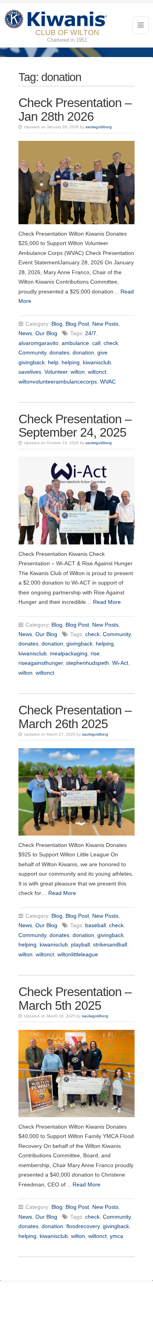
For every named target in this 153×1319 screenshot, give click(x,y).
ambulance (75, 343)
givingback (31, 362)
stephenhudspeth (87, 663)
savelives (29, 372)
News (25, 333)
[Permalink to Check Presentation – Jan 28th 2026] (76, 182)
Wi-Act (120, 663)
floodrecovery (83, 1226)
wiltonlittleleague (77, 954)
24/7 (90, 333)
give (102, 352)
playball (80, 944)
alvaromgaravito (38, 343)
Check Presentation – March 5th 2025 (74, 999)
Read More (107, 602)
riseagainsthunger (40, 663)
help (53, 362)
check (111, 343)
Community (32, 352)
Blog (56, 324)
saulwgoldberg (99, 127)
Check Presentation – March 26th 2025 (74, 717)
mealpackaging (68, 653)
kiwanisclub (97, 362)
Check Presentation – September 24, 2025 (74, 426)
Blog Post (77, 324)
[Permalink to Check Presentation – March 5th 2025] (76, 1073)
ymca (116, 1236)
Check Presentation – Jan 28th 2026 (74, 110)
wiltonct (97, 372)
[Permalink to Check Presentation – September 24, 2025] (76, 500)
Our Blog (46, 333)
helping (71, 362)
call (96, 343)
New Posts (105, 324)
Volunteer (55, 372)
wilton (78, 372)
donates (59, 352)
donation (83, 352)
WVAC (108, 381)
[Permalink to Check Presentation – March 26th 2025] (76, 792)
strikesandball (110, 944)
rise (95, 653)
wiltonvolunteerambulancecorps (57, 381)
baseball (95, 925)
